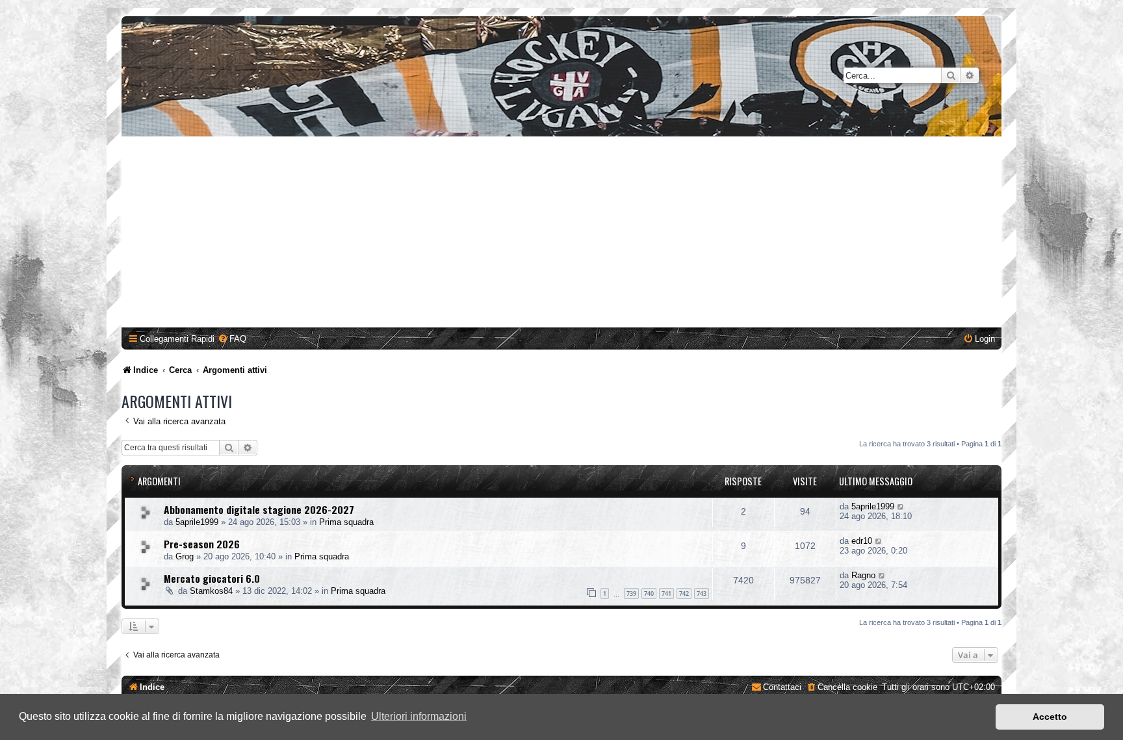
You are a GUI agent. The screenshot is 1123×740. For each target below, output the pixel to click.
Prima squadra (346, 522)
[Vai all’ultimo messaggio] (901, 506)
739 (631, 593)
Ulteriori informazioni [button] (419, 716)
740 (649, 593)
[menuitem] (232, 338)
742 (684, 593)
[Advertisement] (561, 234)
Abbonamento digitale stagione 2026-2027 (259, 509)
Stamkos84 (211, 591)
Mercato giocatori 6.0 (212, 578)
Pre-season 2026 (202, 544)
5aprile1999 (196, 522)
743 (701, 593)
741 (666, 593)
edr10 (861, 541)
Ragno (863, 575)
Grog (184, 556)
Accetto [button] (1050, 716)
